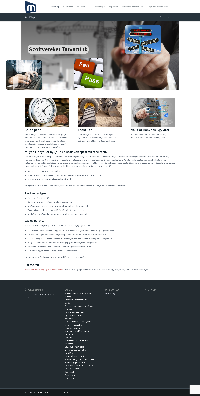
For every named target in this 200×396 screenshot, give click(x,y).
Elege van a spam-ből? (74, 328)
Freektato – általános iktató (77, 331)
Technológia (70, 375)
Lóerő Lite (85, 130)
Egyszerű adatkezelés (74, 312)
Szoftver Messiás (41, 392)
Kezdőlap (30, 17)
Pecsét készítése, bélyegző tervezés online (44, 269)
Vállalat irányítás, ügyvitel (150, 130)
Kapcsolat (69, 334)
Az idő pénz (33, 130)
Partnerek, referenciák (75, 356)
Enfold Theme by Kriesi (59, 392)
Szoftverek (69, 372)
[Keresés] (172, 6)
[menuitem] (55, 6)
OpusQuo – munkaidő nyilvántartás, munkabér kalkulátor (75, 349)
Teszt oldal (69, 378)
